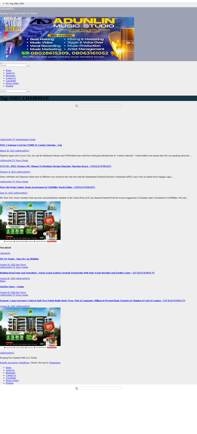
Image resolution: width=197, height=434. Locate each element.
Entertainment (22, 139)
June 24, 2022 (6, 193)
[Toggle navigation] (1, 63)
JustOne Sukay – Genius (12, 286)
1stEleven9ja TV (8, 139)
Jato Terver (21, 264)
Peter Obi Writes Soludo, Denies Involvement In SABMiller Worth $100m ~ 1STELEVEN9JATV (47, 187)
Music (3, 281)
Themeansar (54, 362)
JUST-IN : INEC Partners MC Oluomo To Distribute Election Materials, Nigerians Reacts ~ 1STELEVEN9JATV (55, 166)
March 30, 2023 (7, 150)
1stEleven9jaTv (7, 8)
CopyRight (11, 80)
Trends (32, 139)
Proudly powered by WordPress (15, 362)
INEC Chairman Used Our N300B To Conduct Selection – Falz (31, 145)
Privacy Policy (12, 83)
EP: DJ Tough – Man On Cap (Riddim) (19, 259)
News (19, 160)
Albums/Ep (5, 253)
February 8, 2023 (8, 172)
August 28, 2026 (8, 264)
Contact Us (11, 78)
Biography (10, 75)
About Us (10, 73)
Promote (9, 86)
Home (8, 70)
